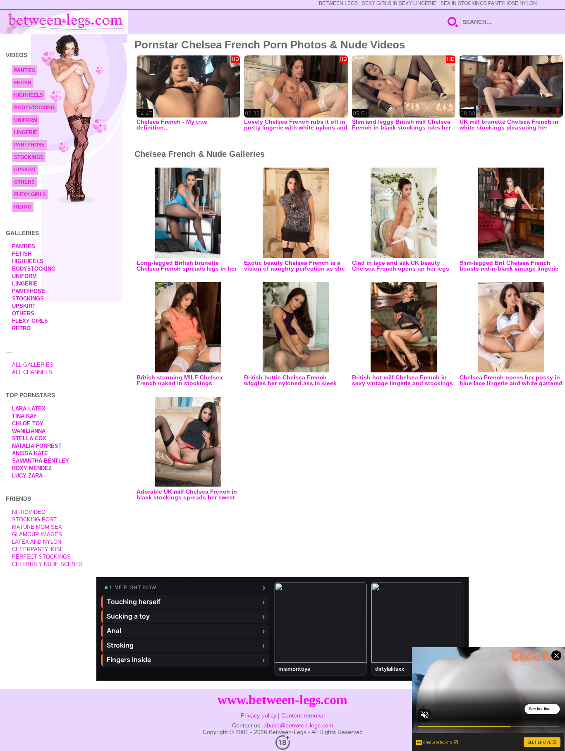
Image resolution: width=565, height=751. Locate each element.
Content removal (303, 715)
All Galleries (32, 365)
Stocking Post (34, 519)
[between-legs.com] (67, 22)
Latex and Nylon (36, 542)
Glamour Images (37, 534)
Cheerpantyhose (38, 549)
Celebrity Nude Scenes (47, 564)
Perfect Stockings (41, 557)
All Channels (32, 372)
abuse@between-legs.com (298, 725)
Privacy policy (258, 715)
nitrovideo (28, 512)
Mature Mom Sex (37, 527)
